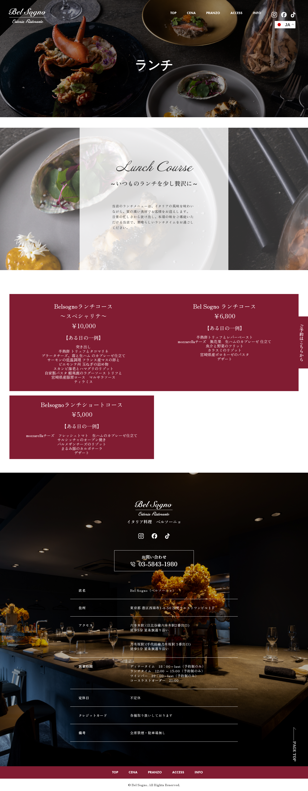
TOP (173, 13)
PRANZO (213, 13)
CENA (191, 13)
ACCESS (236, 13)
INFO (257, 13)
